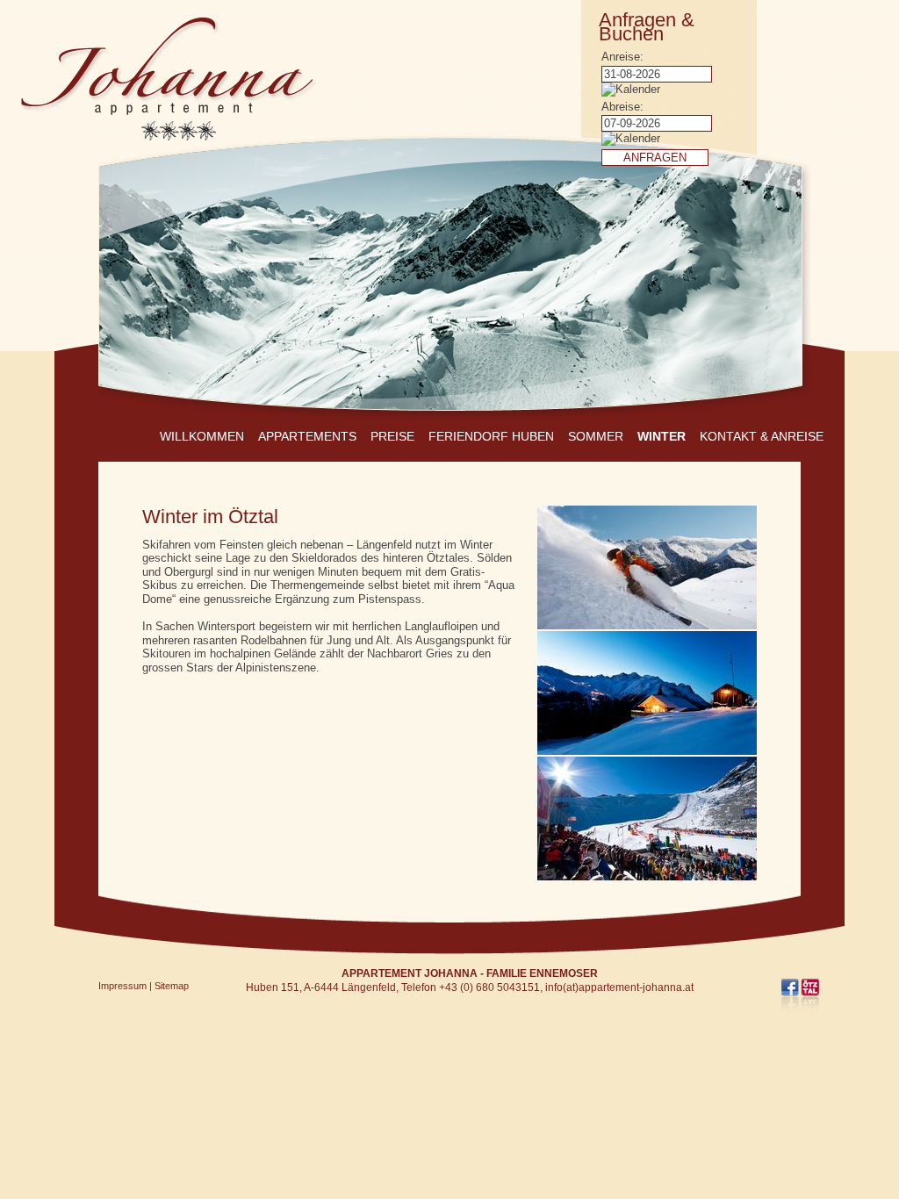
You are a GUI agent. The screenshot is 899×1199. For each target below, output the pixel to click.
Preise (392, 436)
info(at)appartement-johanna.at (619, 987)
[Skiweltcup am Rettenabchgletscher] (647, 873)
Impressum (122, 985)
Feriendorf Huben (491, 436)
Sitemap (172, 985)
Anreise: (622, 56)
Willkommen (202, 436)
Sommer (595, 436)
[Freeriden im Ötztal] (647, 621)
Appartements (307, 436)
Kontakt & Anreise (761, 436)
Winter (661, 436)
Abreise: (622, 106)
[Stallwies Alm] (647, 747)
